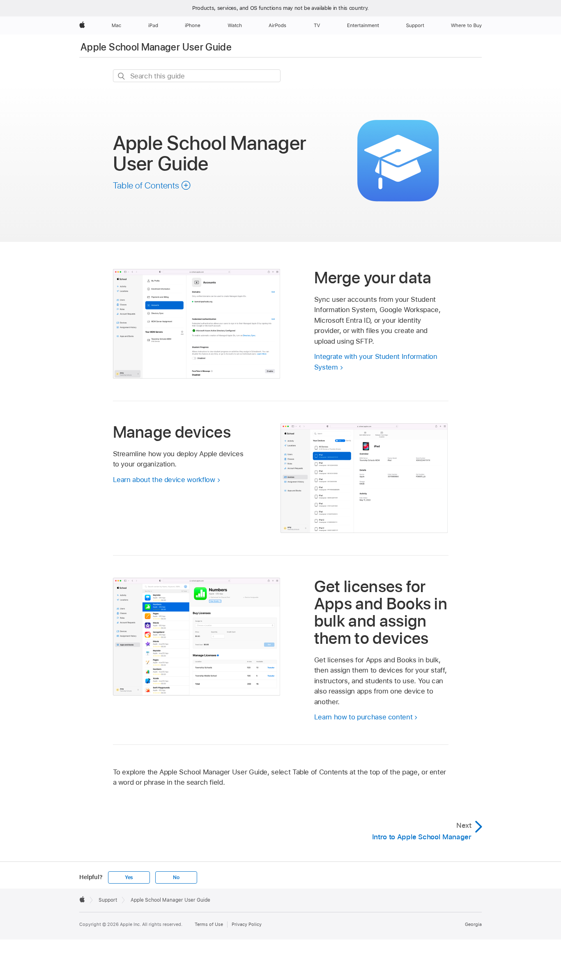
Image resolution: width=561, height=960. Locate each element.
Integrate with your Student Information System (375, 361)
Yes (129, 877)
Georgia (473, 924)
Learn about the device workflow (164, 479)
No (176, 877)
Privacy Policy (247, 924)
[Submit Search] (121, 76)
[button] (152, 185)
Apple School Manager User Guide (156, 47)
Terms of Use (209, 924)
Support (108, 900)
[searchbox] (196, 75)
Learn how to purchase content (363, 717)
